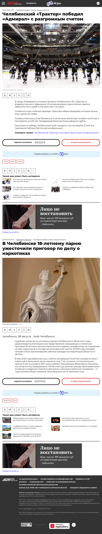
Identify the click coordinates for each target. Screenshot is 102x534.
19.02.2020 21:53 (8, 10)
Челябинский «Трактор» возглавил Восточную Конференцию (66, 133)
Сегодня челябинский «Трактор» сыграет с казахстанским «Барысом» (78, 180)
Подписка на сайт (83, 479)
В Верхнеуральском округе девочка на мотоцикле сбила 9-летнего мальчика (28, 419)
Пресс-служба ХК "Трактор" (13, 90)
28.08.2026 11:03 (8, 240)
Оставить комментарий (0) (81, 142)
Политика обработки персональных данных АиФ (38, 485)
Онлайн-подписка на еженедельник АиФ (56, 479)
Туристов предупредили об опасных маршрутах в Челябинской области (27, 435)
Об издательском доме (28, 479)
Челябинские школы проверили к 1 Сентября (79, 426)
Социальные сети (36, 482)
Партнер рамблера (40, 524)
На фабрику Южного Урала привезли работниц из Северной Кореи (27, 427)
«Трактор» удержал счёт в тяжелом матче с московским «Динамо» (29, 196)
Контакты (23, 482)
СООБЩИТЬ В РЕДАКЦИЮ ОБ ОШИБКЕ (83, 488)
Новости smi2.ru (10, 232)
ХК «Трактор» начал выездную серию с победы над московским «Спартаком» (28, 188)
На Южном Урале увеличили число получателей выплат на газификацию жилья (79, 419)
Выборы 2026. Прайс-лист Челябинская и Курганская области (43, 488)
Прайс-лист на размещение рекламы (60, 482)
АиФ (21, 324)
